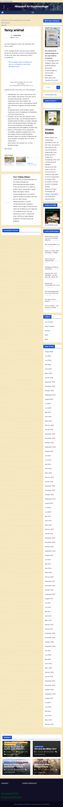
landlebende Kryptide (10, 744)
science (47, 330)
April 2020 (48, 663)
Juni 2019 (48, 707)
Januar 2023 (49, 533)
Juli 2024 (48, 455)
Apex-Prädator (8, 163)
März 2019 (48, 720)
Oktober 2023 (49, 494)
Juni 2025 (48, 408)
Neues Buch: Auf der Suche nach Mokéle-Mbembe (51, 238)
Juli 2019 (48, 702)
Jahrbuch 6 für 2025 (51, 80)
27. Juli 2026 (39, 751)
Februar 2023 (49, 529)
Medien (18, 744)
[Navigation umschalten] (33, 12)
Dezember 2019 (50, 681)
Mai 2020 (48, 659)
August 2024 (49, 451)
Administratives (39, 746)
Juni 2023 (48, 512)
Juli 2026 (48, 356)
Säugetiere (19, 762)
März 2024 (48, 473)
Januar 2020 (49, 676)
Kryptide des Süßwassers (11, 742)
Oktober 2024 (49, 442)
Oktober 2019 (49, 689)
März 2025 (48, 421)
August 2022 (49, 555)
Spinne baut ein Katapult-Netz (42, 765)
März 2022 (48, 572)
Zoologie (25, 762)
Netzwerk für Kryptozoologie (31, 6)
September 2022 (50, 551)
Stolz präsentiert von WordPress (22, 804)
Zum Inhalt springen (6, 1)
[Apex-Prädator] (9, 159)
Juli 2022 (48, 559)
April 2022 (48, 568)
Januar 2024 (49, 481)
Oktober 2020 (49, 642)
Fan (5, 25)
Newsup (38, 804)
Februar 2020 (49, 672)
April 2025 (48, 416)
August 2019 (49, 698)
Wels (46, 339)
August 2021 (49, 598)
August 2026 (49, 351)
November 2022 (50, 542)
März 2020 (48, 668)
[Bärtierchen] (32, 159)
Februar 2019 (49, 724)
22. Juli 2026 (9, 769)
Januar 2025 (49, 429)
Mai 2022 (48, 564)
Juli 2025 (48, 403)
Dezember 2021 (50, 581)
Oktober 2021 (49, 590)
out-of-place (49, 322)
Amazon (47, 194)
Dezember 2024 (50, 434)
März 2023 (48, 525)
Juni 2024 (48, 460)
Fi (3, 23)
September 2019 (50, 694)
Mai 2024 (48, 464)
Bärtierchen (30, 163)
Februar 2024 (49, 477)
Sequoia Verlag (49, 199)
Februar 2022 (49, 577)
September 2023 (50, 499)
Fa (2, 23)
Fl (5, 23)
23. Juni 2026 (40, 769)
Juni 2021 (48, 607)
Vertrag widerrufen (51, 94)
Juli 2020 (48, 650)
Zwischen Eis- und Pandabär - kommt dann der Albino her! (51, 275)
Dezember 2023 (50, 486)
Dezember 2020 (50, 633)
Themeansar (45, 804)
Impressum (4, 783)
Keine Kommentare (11, 754)
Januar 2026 (49, 377)
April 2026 (48, 369)
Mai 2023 (48, 516)
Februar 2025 (49, 425)
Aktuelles (7, 762)
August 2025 (49, 399)
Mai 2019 (48, 711)
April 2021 (48, 616)
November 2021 (50, 585)
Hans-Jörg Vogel (22, 751)
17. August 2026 (10, 751)
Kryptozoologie (23, 742)
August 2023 (49, 503)
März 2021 (48, 620)
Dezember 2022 (50, 538)
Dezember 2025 (50, 382)
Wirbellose (37, 762)
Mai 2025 (48, 412)
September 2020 (50, 646)
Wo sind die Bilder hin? (52, 244)
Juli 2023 (48, 507)
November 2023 (50, 490)
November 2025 (50, 386)
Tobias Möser (17, 35)
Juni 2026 (48, 360)
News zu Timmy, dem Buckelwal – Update (14, 765)
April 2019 (48, 715)
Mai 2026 (48, 364)
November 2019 (50, 685)
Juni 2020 (48, 655)
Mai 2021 (48, 611)
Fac (2, 25)
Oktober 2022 (49, 546)
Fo (7, 23)
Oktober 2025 (49, 390)
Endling (9, 148)
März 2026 (48, 373)
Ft (8, 23)
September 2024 (50, 447)
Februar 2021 (49, 624)
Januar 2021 (49, 629)
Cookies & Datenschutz (29, 783)
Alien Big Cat (19, 163)
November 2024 (50, 438)
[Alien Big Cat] (21, 159)
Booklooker (54, 194)
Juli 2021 (48, 603)
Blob (46, 335)
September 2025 (50, 395)
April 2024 (48, 468)
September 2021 (50, 594)
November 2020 (50, 637)
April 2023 (48, 520)
